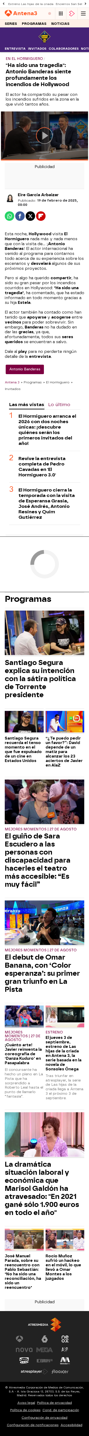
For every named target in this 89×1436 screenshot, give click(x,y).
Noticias (60, 24)
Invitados (37, 48)
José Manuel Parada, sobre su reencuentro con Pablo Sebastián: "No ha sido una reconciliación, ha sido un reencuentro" (23, 1272)
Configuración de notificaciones (33, 1425)
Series (11, 24)
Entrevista (15, 48)
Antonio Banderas (24, 369)
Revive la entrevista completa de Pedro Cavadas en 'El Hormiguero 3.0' (42, 467)
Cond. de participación (60, 1410)
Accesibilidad (71, 1425)
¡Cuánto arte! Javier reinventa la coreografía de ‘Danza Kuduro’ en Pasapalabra (23, 1054)
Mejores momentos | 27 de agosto (41, 829)
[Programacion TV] (60, 13)
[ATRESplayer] (72, 13)
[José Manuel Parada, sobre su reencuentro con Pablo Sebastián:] (24, 1240)
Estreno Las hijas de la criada (30, 4)
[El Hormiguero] (44, 42)
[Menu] (83, 13)
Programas (34, 24)
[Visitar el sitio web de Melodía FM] (65, 1360)
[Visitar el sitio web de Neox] (65, 1339)
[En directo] (49, 13)
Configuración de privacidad (44, 1417)
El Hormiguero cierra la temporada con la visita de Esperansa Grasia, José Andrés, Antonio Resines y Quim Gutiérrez (47, 503)
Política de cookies (25, 1410)
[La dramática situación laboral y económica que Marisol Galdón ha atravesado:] (44, 1135)
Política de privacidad (54, 1403)
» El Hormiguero (56, 382)
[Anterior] (3, 4)
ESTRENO (54, 1032)
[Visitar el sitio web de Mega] (44, 1349)
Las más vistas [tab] (26, 404)
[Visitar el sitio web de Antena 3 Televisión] (24, 1339)
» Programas (31, 382)
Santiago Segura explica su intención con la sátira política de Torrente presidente (40, 679)
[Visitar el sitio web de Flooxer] (60, 1371)
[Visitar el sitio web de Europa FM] (44, 1360)
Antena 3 (12, 382)
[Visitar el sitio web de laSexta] (44, 1339)
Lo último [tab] (59, 404)
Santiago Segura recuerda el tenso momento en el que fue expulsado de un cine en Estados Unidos (23, 749)
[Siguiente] (85, 4)
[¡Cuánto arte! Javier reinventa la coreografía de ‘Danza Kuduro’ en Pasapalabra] (24, 1017)
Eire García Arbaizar (38, 195)
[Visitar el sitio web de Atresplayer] (34, 1371)
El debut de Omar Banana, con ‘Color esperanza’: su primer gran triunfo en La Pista (42, 973)
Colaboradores (64, 48)
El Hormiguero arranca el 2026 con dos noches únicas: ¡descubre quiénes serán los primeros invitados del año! (47, 429)
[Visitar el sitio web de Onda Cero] (24, 1360)
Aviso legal (26, 1403)
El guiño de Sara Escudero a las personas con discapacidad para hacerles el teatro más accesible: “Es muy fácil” (37, 860)
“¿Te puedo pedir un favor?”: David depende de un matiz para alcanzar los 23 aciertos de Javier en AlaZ (64, 751)
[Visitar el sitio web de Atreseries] (65, 1349)
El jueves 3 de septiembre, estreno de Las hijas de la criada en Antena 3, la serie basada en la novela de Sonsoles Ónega (63, 1053)
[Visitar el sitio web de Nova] (24, 1349)
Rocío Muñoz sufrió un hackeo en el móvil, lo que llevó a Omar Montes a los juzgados (63, 1267)
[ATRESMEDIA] (44, 1325)
